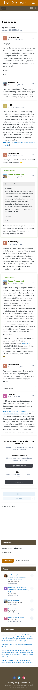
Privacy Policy (13, 683)
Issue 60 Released (14, 600)
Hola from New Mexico (15, 609)
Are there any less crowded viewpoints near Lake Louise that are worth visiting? (17, 577)
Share (20, 494)
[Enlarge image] (21, 162)
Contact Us (25, 683)
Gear (20, 30)
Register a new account (19, 465)
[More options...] (33, 38)
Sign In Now (19, 482)
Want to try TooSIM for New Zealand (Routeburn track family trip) (18, 590)
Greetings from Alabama (16, 617)
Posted (16, 39)
